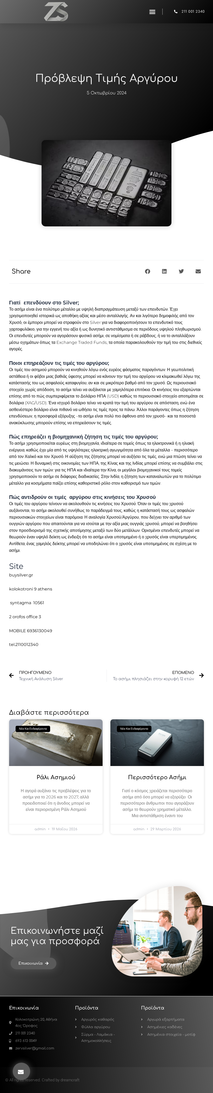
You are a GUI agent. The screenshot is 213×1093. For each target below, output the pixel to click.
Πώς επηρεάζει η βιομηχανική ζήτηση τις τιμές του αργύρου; (83, 437)
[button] (152, 12)
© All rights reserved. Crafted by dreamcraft (42, 1080)
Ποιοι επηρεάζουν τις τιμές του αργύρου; (59, 363)
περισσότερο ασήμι (157, 777)
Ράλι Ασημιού (56, 777)
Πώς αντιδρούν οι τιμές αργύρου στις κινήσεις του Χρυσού (82, 497)
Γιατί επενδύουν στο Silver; (44, 303)
